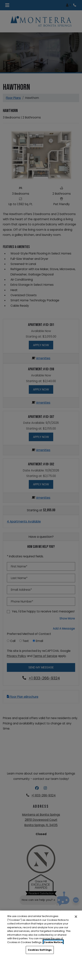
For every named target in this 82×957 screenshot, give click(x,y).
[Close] (76, 916)
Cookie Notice (53, 942)
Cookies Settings (40, 950)
